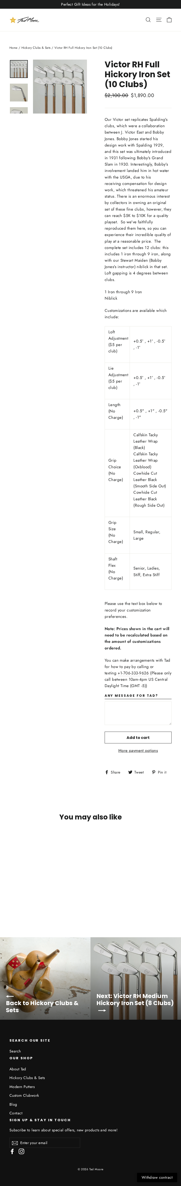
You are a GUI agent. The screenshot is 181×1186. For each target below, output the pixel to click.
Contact (15, 1113)
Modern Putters (22, 1086)
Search (15, 1051)
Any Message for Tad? (131, 696)
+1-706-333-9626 (133, 673)
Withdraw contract (157, 1177)
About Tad (17, 1069)
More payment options (138, 750)
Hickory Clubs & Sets (36, 47)
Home (13, 47)
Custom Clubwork (24, 1095)
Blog (13, 1104)
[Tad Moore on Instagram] (21, 1151)
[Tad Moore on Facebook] (12, 1151)
